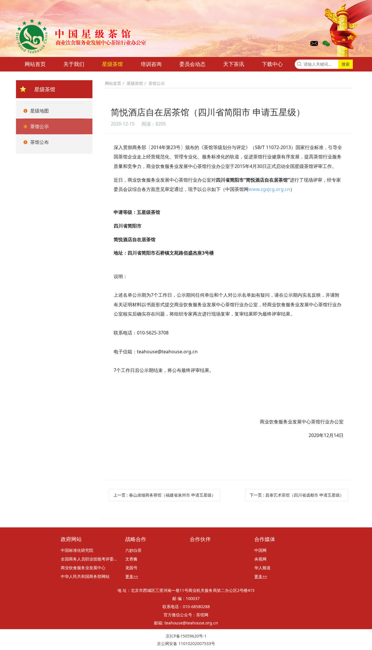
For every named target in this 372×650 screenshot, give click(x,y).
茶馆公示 (157, 83)
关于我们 (73, 63)
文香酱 (131, 559)
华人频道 (262, 567)
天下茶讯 (233, 63)
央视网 (260, 559)
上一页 (164, 495)
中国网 (260, 550)
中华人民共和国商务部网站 (85, 576)
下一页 (297, 495)
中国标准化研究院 (77, 550)
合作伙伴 (200, 539)
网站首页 (35, 63)
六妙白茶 (133, 550)
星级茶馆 (112, 63)
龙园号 (131, 567)
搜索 (345, 64)
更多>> (131, 576)
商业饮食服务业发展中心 (83, 567)
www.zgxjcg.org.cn (269, 189)
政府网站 (71, 539)
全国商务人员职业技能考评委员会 (89, 559)
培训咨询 (151, 63)
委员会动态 (192, 63)
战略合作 (135, 539)
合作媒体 (264, 539)
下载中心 (272, 63)
